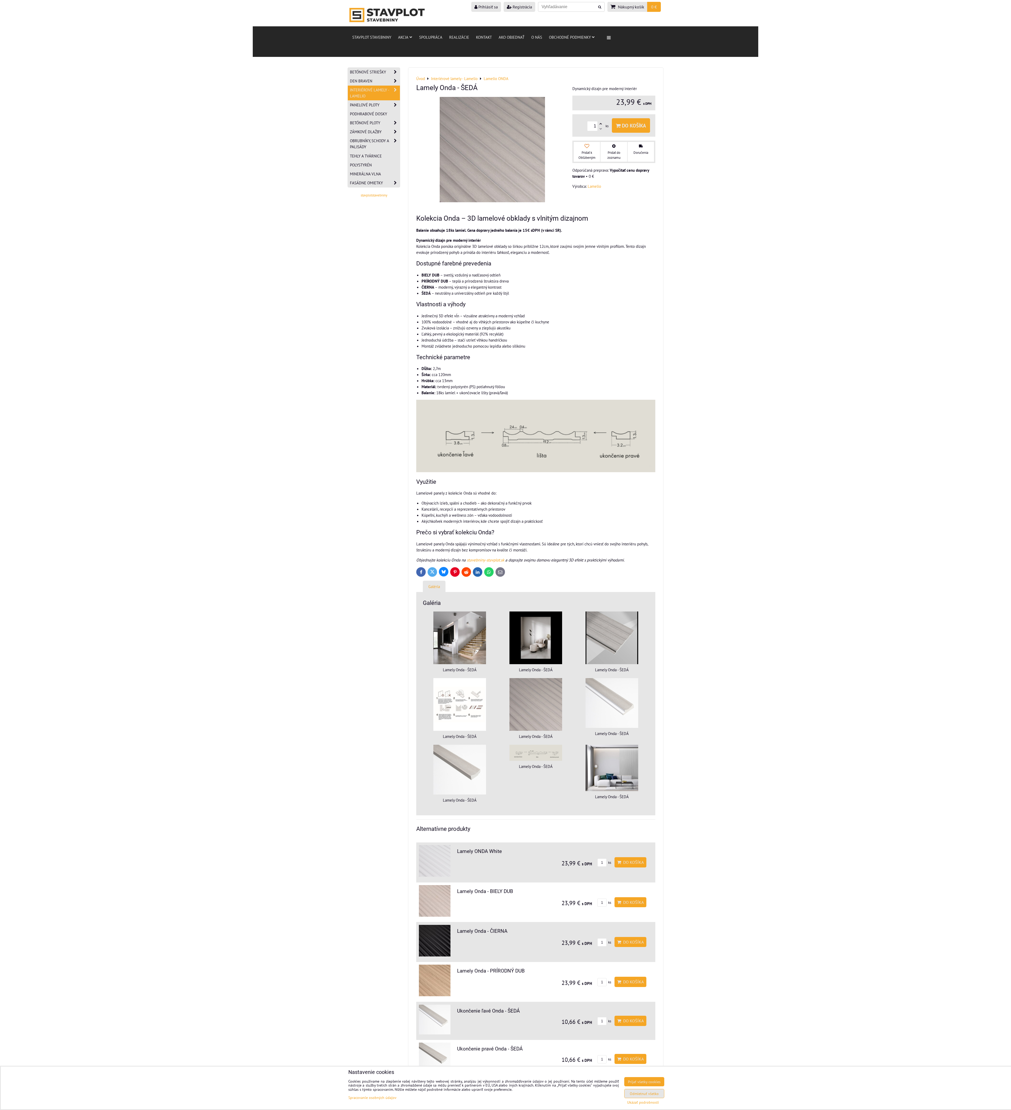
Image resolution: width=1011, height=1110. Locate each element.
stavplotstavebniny (374, 195)
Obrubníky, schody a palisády (369, 143)
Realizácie (459, 37)
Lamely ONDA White (479, 851)
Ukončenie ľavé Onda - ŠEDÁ (488, 1011)
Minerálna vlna (365, 173)
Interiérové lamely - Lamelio (369, 92)
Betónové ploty (365, 122)
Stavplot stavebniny (371, 37)
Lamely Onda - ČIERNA (482, 931)
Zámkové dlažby (365, 131)
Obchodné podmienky (570, 37)
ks (609, 862)
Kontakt (484, 37)
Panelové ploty (364, 104)
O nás (536, 37)
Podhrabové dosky (368, 113)
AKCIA (403, 37)
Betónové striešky (368, 72)
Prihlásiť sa (487, 6)
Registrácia (522, 6)
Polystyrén (361, 164)
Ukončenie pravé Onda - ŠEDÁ (490, 1049)
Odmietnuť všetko (644, 1093)
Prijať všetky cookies (644, 1081)
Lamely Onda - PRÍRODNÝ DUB (491, 971)
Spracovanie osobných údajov (372, 1097)
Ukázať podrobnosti (643, 1102)
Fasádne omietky (366, 182)
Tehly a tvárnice (366, 156)
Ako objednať (511, 37)
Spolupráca (430, 37)
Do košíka (633, 125)
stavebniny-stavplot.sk (485, 560)
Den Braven (361, 80)
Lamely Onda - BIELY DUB (485, 891)
